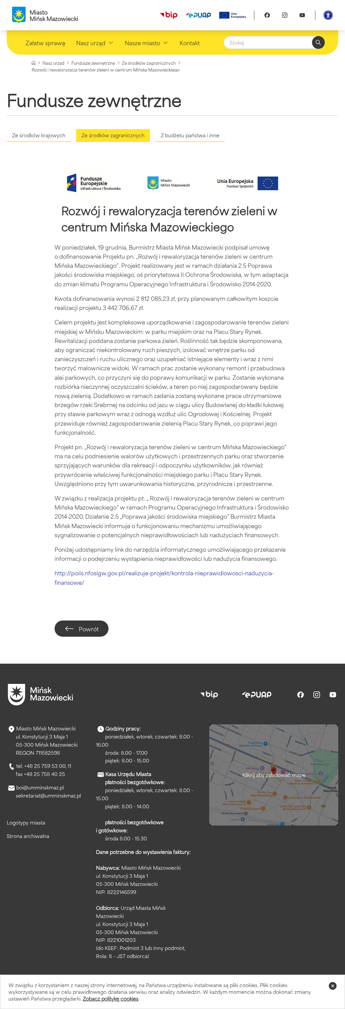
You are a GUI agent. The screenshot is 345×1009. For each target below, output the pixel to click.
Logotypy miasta (26, 822)
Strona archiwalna (28, 836)
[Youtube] (302, 15)
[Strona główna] (33, 63)
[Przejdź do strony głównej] (40, 694)
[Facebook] (267, 15)
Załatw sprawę (45, 42)
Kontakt (190, 42)
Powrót (89, 628)
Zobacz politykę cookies (110, 998)
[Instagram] (284, 15)
